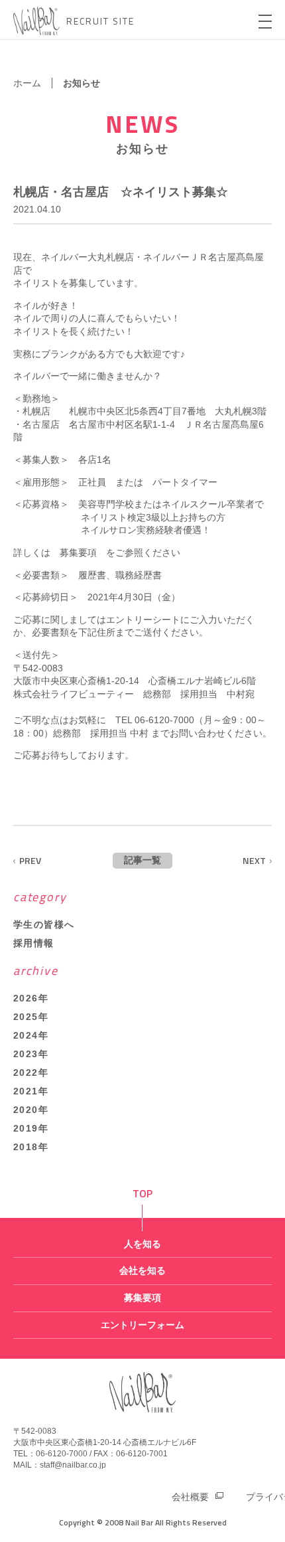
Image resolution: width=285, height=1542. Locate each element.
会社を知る (142, 1270)
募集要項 (78, 552)
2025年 (30, 1016)
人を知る (142, 1244)
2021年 (30, 1091)
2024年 (30, 1035)
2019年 (30, 1128)
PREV (30, 860)
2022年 (30, 1072)
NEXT (254, 860)
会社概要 (190, 1497)
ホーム (27, 83)
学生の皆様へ (43, 924)
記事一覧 (142, 860)
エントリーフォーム (142, 1325)
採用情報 (33, 943)
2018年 (30, 1147)
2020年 (30, 1109)
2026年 (30, 998)
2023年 (30, 1054)
